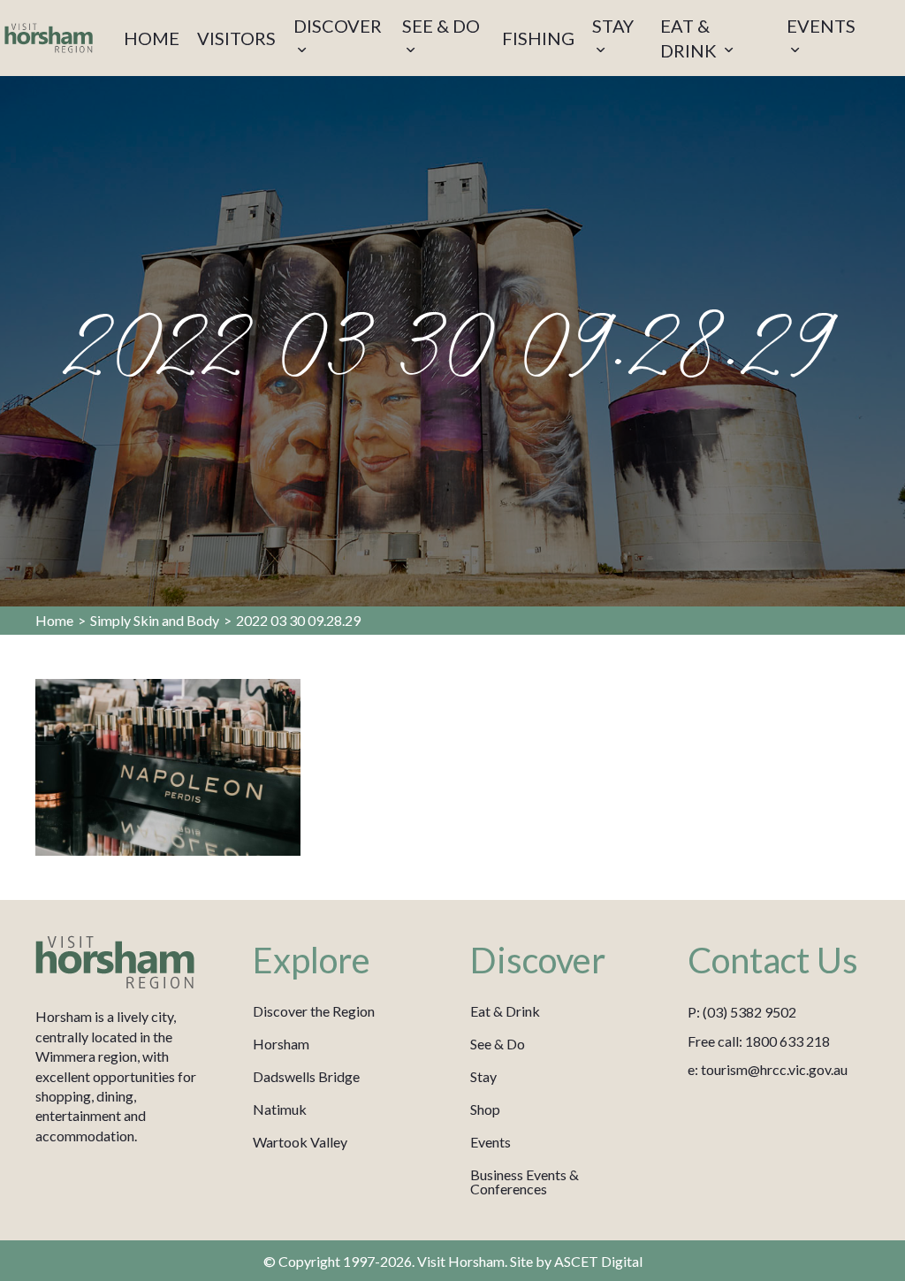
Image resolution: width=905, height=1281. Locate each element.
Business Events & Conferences (524, 1181)
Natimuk (280, 1109)
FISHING (538, 38)
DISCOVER (337, 25)
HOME (151, 38)
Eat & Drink (505, 1011)
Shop (485, 1109)
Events (490, 1141)
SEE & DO (441, 25)
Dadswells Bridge (306, 1076)
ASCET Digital (598, 1261)
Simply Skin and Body (154, 620)
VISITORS (236, 38)
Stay (483, 1076)
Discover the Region (314, 1011)
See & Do (497, 1043)
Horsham (281, 1043)
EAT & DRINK (690, 38)
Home (54, 620)
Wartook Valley (300, 1141)
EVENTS (821, 25)
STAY (613, 25)
